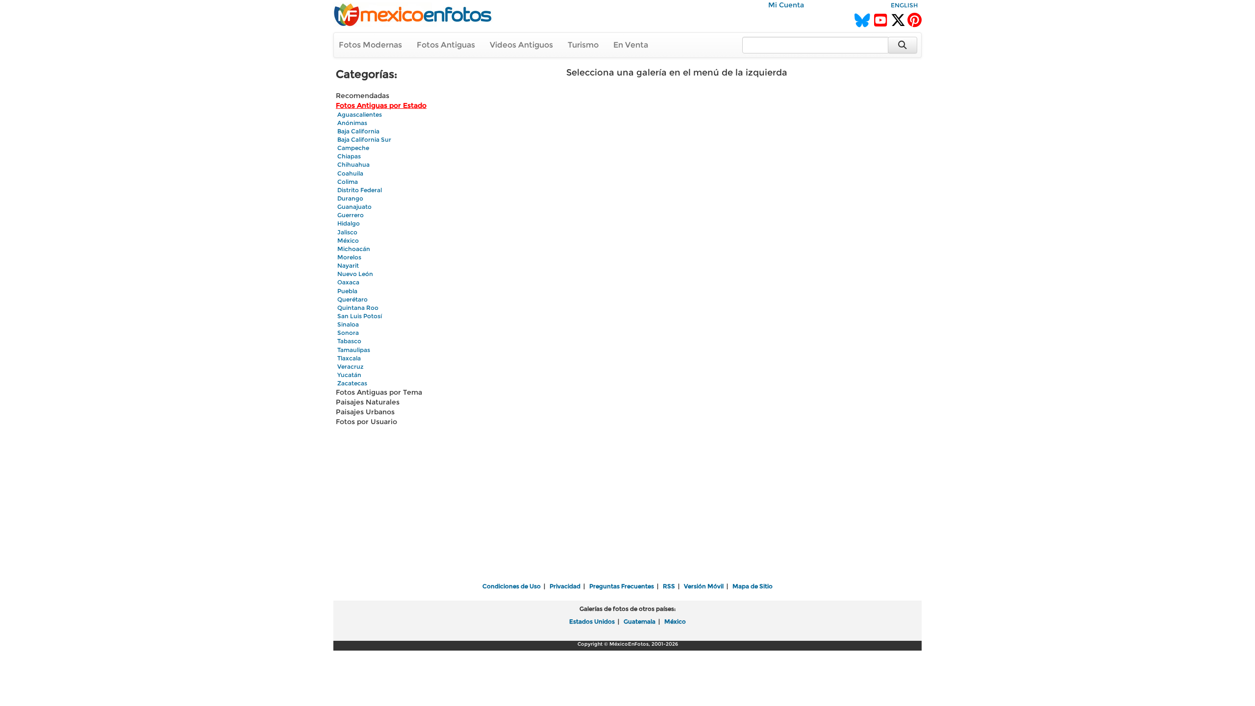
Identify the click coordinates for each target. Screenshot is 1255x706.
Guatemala (639, 621)
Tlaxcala (349, 358)
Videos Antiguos (521, 45)
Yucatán (349, 374)
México (348, 240)
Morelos (349, 257)
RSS (669, 586)
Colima (347, 181)
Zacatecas (352, 383)
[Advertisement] (627, 505)
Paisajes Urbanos (365, 411)
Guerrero (350, 215)
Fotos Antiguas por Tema (379, 392)
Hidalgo (348, 223)
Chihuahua (353, 164)
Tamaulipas (353, 349)
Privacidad (565, 586)
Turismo (583, 45)
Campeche (353, 147)
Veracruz (350, 366)
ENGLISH (904, 5)
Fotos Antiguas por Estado (381, 105)
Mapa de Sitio (752, 586)
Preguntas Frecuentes (621, 586)
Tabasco (349, 341)
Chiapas (349, 156)
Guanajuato (354, 206)
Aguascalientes (359, 114)
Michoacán (353, 248)
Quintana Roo (357, 307)
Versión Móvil (704, 586)
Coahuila (350, 173)
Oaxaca (348, 282)
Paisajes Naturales (368, 402)
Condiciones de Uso (511, 586)
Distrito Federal (359, 190)
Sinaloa (348, 324)
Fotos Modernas (370, 45)
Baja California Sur (364, 139)
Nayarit (348, 265)
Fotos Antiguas (446, 45)
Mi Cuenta (786, 4)
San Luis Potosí (359, 316)
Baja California (358, 131)
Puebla (347, 291)
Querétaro (352, 299)
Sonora (348, 332)
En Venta (630, 45)
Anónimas (352, 122)
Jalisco (347, 232)
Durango (350, 198)
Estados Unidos (592, 621)
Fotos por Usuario (366, 421)
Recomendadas (362, 95)
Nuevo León (355, 273)
